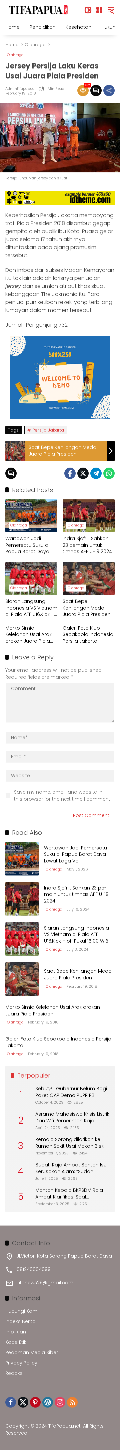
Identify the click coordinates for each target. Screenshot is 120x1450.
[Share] (109, 90)
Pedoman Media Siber (31, 1352)
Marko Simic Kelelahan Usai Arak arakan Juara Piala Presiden (28, 635)
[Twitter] (83, 473)
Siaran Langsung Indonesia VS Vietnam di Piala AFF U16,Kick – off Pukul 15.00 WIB (31, 608)
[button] (88, 10)
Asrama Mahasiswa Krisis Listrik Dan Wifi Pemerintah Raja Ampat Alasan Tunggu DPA (72, 1117)
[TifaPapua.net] (38, 9)
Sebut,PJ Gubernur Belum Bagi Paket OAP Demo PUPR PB (71, 1092)
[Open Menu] (99, 10)
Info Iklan (15, 1331)
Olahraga (15, 54)
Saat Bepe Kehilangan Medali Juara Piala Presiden (87, 608)
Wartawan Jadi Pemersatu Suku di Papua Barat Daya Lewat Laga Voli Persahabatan (27, 545)
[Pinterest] (35, 1402)
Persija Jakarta (48, 430)
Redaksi (14, 1373)
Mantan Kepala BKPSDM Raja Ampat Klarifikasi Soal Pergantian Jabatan (69, 1193)
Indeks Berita (20, 1321)
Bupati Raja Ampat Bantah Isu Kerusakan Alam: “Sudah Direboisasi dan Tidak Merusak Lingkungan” (71, 1168)
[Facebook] (70, 473)
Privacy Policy (21, 1362)
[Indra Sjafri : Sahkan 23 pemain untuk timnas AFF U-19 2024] (89, 515)
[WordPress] (47, 1402)
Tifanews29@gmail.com (45, 1282)
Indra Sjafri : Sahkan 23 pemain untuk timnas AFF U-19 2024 (87, 545)
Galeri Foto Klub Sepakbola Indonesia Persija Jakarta (88, 634)
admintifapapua (20, 89)
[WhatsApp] (109, 473)
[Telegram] (96, 473)
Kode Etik (15, 1342)
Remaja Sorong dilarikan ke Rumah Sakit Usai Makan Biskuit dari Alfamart (72, 1142)
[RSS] (72, 1402)
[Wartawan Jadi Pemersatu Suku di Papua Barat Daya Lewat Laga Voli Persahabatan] (31, 515)
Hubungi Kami (21, 1311)
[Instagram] (60, 1402)
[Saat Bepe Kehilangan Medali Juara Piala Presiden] (89, 578)
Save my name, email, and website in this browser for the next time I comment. (62, 795)
